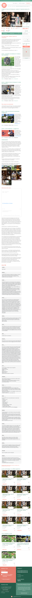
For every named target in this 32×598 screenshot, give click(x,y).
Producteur (12, 33)
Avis (19, 33)
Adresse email (3, 570)
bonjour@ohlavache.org (26, 0)
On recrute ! (3, 592)
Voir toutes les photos (16, 25)
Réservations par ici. (17, 123)
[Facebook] (17, 580)
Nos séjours (15, 3)
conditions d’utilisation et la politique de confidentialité (7, 575)
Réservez (26, 46)
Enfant (27, 23)
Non (26, 44)
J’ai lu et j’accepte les (7, 575)
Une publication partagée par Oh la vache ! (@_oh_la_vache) (11, 215)
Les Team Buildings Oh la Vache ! (6, 586)
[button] (26, 52)
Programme (5, 33)
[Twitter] (18, 580)
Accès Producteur (5, 589)
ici (17, 50)
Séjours (10, 6)
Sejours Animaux (14, 6)
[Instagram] (20, 580)
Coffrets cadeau (22, 3)
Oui (23, 44)
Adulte (24, 23)
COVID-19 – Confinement (5, 591)
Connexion (28, 3)
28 (27, 39)
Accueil (8, 6)
